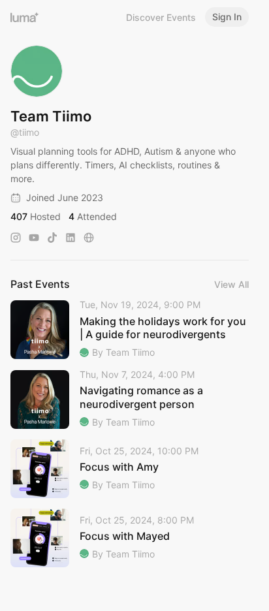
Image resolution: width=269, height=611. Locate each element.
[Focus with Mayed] (130, 537)
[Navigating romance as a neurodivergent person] (130, 399)
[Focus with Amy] (130, 468)
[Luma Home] (24, 17)
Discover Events (161, 17)
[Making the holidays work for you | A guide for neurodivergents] (130, 329)
